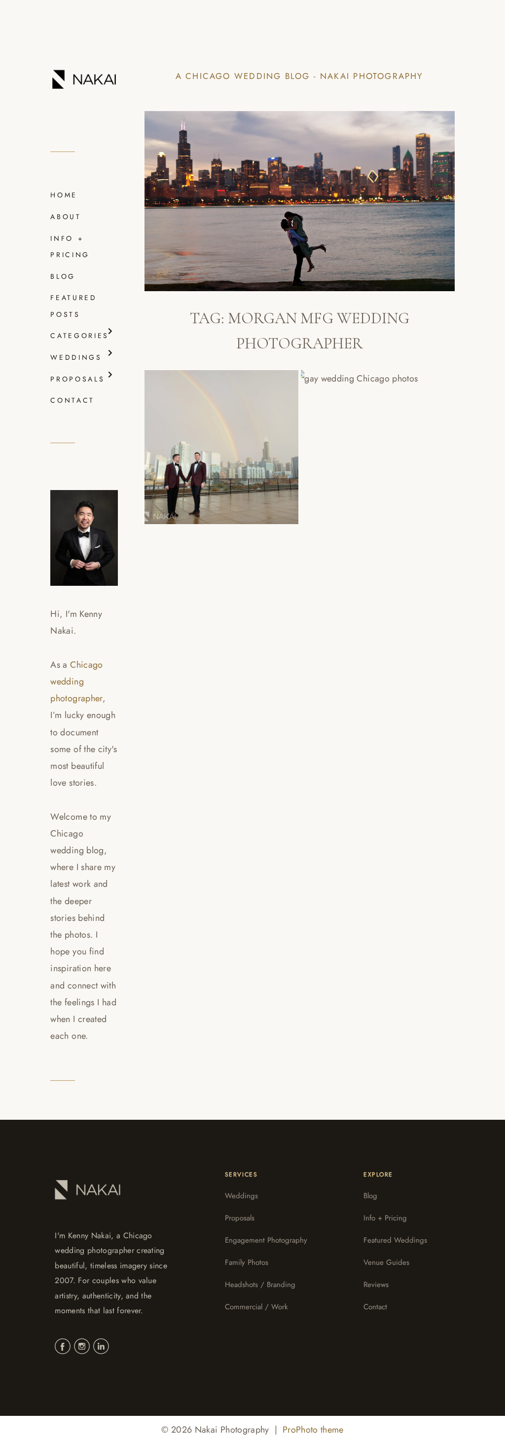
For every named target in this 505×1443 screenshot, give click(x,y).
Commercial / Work (256, 1306)
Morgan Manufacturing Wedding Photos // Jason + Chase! (365, 438)
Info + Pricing (385, 1218)
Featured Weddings (395, 1240)
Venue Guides (386, 1262)
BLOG (62, 276)
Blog (370, 1195)
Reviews (376, 1284)
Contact (375, 1306)
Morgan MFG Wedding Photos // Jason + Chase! (218, 437)
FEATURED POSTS (73, 306)
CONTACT (72, 400)
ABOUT (65, 217)
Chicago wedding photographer (76, 681)
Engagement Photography (266, 1240)
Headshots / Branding (260, 1284)
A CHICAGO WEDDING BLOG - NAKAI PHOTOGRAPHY (300, 76)
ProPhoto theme (313, 1429)
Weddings (241, 1195)
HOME (63, 195)
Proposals (239, 1218)
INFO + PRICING (69, 246)
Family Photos (246, 1262)
